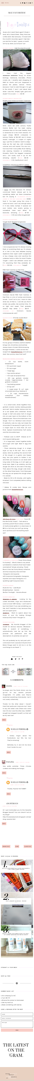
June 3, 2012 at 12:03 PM (9, 806)
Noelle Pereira (18, 729)
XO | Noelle (13, 1073)
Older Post (27, 846)
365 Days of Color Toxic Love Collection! (20, 672)
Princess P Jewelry (10, 599)
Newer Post (6, 846)
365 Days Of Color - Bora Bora (5, 671)
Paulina (10, 762)
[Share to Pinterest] (22, 659)
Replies (10, 725)
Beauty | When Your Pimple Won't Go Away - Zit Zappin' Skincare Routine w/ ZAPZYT (16, 934)
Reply (4, 719)
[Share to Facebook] (19, 659)
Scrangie (6, 624)
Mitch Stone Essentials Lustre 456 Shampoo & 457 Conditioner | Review (16, 869)
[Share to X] (15, 659)
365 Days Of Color (9, 519)
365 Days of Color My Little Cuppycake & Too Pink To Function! (28, 675)
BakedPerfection (16, 352)
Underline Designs (10, 1076)
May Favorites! (13, 671)
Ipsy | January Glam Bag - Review (16, 901)
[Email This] (12, 659)
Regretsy (6, 613)
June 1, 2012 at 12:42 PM (17, 731)
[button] (4, 3)
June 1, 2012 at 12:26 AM (20, 686)
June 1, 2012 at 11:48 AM (22, 762)
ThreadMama (12, 1078)
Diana (9, 686)
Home (17, 846)
